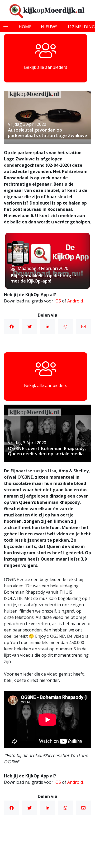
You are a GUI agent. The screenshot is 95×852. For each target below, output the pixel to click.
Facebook (11, 326)
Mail (83, 326)
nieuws (49, 27)
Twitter (29, 326)
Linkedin (47, 326)
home (25, 27)
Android (75, 301)
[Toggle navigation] (6, 26)
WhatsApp (65, 326)
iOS (57, 301)
